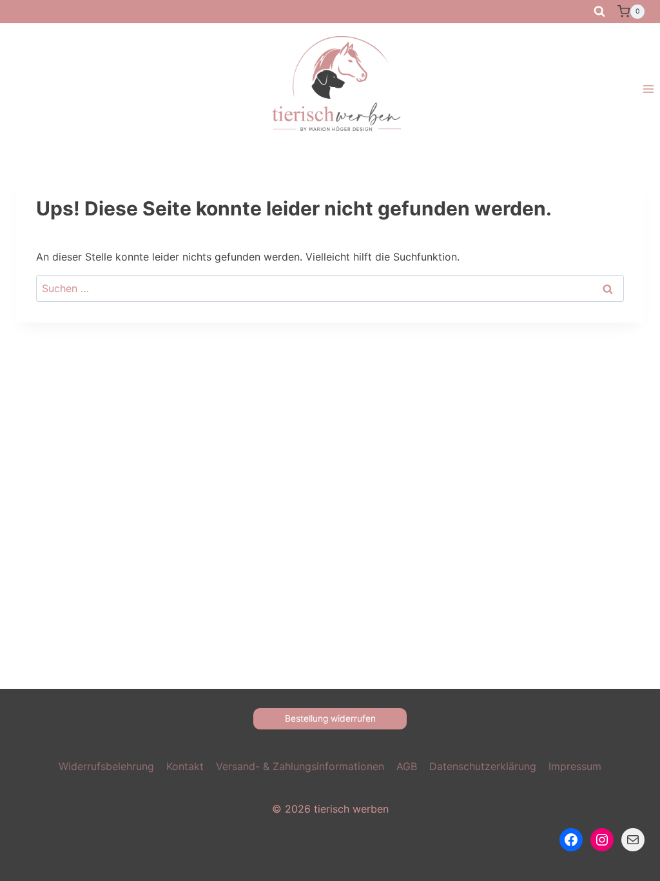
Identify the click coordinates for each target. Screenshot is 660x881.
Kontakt (185, 766)
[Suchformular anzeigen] (599, 11)
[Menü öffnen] (648, 89)
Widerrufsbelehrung (106, 766)
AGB (406, 766)
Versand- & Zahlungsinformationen (300, 766)
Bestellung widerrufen (330, 718)
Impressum (574, 766)
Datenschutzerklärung (482, 766)
